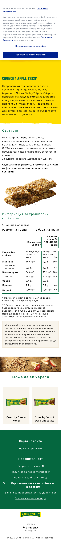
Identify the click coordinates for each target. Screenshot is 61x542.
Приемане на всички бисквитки (30, 54)
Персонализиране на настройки (30, 46)
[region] (30, 30)
